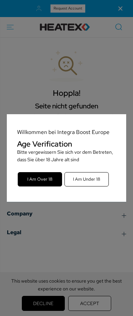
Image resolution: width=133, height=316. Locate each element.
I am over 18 (40, 179)
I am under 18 (86, 179)
